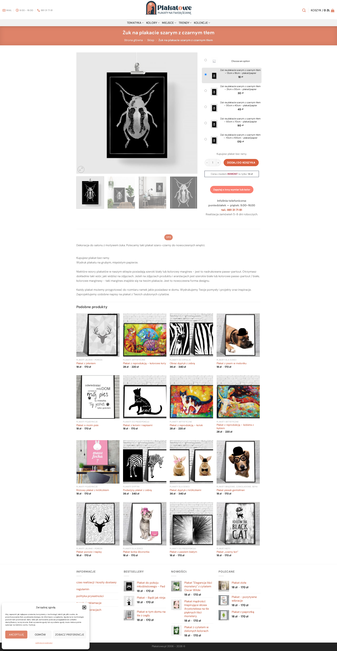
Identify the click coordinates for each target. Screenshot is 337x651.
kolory (151, 23)
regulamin (82, 589)
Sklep (150, 40)
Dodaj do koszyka (241, 162)
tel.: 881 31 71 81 (231, 210)
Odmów (40, 634)
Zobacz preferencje (69, 634)
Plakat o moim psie (87, 425)
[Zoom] (81, 169)
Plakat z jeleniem (86, 363)
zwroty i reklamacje (88, 603)
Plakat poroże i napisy (89, 552)
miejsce (168, 23)
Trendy (184, 23)
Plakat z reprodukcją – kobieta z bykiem (235, 426)
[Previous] (83, 113)
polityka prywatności (43, 643)
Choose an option (240, 61)
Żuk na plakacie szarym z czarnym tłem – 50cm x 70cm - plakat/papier (240, 120)
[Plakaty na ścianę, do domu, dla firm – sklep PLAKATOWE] (168, 9)
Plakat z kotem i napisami (137, 425)
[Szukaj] (304, 10)
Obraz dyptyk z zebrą (182, 363)
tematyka (134, 23)
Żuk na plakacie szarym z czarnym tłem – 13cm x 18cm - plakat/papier (240, 72)
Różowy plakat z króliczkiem (92, 490)
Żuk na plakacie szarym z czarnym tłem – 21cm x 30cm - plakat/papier (240, 88)
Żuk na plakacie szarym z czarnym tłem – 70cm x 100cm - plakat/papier (240, 136)
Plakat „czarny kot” (227, 552)
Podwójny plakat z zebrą (137, 490)
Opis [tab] (168, 237)
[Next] (190, 113)
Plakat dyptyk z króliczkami (185, 490)
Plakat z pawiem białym (183, 552)
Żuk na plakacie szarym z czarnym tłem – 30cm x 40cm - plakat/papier (240, 104)
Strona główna (133, 40)
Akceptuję (16, 634)
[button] (84, 607)
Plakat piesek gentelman (231, 490)
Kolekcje (201, 23)
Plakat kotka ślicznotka (136, 552)
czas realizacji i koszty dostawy (96, 582)
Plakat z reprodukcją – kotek (186, 425)
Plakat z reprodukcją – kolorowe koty (144, 363)
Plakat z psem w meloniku (231, 363)
